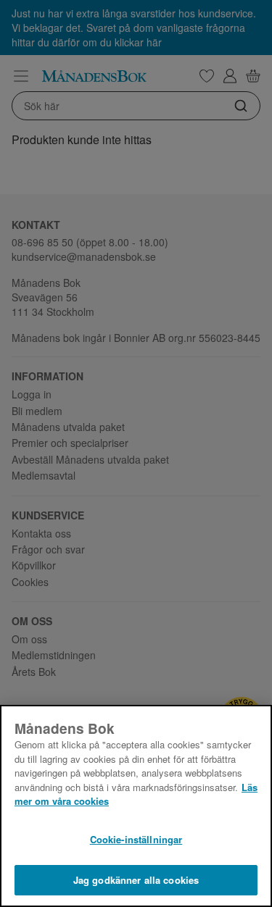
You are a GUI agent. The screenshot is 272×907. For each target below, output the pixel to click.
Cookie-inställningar (136, 839)
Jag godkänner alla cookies (136, 880)
